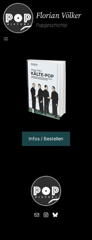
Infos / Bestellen (46, 138)
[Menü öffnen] (6, 39)
